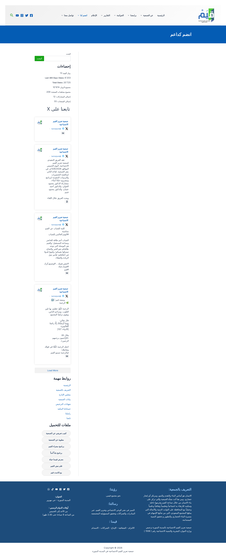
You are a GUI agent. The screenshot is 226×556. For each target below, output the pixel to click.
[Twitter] (26, 15)
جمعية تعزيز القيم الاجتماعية (60, 123)
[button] (142, 15)
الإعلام (94, 15)
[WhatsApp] (48, 489)
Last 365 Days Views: (55, 78)
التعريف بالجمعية (63, 390)
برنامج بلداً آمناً (56, 453)
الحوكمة (120, 15)
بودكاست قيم (56, 472)
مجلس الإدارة (65, 394)
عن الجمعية (148, 15)
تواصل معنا (69, 15)
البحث (68, 54)
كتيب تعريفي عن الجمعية (56, 433)
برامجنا (133, 15)
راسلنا (68, 413)
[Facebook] (31, 15)
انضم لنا (83, 15)
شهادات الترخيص (63, 404)
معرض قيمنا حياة (56, 459)
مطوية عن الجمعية (56, 440)
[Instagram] (22, 15)
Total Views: (58, 82)
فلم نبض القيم (56, 466)
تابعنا (69, 418)
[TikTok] (52, 489)
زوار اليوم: (66, 73)
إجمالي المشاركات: (63, 97)
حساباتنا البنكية (64, 408)
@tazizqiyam (56, 129)
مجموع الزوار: (65, 87)
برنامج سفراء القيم (56, 446)
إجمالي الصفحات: (64, 101)
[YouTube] (17, 15)
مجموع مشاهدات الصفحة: (60, 92)
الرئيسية (161, 15)
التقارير (107, 15)
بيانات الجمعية (64, 399)
